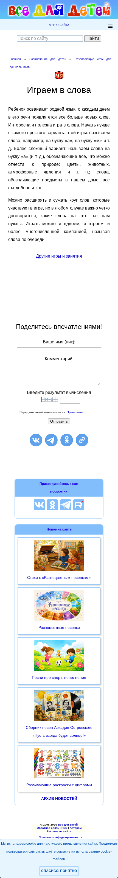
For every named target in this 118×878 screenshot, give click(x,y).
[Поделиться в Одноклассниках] (66, 440)
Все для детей (68, 824)
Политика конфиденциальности (60, 837)
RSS (64, 827)
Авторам (76, 827)
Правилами (75, 412)
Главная (15, 59)
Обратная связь (48, 827)
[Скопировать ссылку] (82, 440)
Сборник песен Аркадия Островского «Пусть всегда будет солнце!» (59, 731)
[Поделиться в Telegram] (51, 440)
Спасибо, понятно (59, 871)
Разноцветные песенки (59, 627)
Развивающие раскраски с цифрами (59, 785)
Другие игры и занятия (59, 256)
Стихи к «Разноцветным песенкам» (59, 577)
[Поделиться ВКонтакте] (36, 440)
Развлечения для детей (47, 59)
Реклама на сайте (59, 831)
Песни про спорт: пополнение (59, 677)
